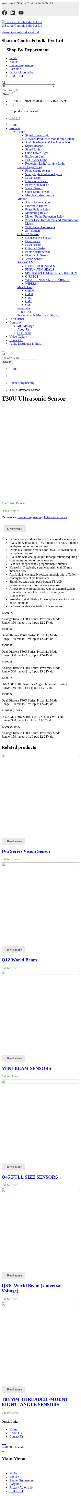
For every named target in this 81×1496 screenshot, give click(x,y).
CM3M (29, 290)
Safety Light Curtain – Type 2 (43, 174)
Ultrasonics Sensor (36, 181)
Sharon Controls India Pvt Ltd (20, 32)
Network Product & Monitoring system (49, 138)
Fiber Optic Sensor (37, 184)
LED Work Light (36, 160)
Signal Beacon (34, 146)
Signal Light (32, 149)
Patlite (13, 58)
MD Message (25, 326)
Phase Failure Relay (37, 209)
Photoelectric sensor (37, 170)
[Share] (68, 4)
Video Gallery (18, 336)
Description (14, 528)
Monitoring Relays (36, 213)
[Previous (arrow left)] (7, 748)
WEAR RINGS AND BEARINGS (47, 280)
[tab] (15, 528)
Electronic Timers (36, 206)
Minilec (14, 61)
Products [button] (14, 128)
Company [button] (15, 322)
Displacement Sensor (38, 237)
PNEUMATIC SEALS (39, 269)
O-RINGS (31, 276)
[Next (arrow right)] (74, 748)
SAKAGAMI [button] (26, 262)
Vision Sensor (33, 188)
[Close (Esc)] (76, 4)
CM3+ (29, 294)
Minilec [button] (22, 198)
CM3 (28, 297)
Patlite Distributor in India (25, 343)
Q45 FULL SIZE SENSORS (30, 1177)
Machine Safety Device (39, 195)
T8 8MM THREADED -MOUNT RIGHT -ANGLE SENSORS (35, 1402)
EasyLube (23, 308)
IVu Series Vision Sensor (26, 851)
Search (7, 94)
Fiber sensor (32, 241)
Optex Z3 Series (35, 248)
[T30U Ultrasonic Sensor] (3, 408)
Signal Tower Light (37, 135)
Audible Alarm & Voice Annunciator (48, 142)
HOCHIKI (16, 75)
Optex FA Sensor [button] (28, 234)
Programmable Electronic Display (38, 315)
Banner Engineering (21, 65)
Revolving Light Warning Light (44, 163)
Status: (6, 510)
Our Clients (16, 319)
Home (13, 124)
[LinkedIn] (13, 13)
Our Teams (24, 333)
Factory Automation (21, 72)
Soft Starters (32, 230)
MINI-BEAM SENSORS (26, 1068)
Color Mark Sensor (37, 191)
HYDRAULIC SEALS (40, 266)
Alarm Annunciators (37, 202)
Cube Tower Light (36, 153)
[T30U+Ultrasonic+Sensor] (5, 408)
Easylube (15, 68)
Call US (18, 101)
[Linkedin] (5, 1443)
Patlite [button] (21, 131)
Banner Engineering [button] (29, 167)
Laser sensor (33, 177)
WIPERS (31, 283)
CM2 (28, 301)
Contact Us (16, 340)
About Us (23, 329)
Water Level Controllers (40, 227)
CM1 (28, 304)
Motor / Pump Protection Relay (44, 216)
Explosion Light (35, 156)
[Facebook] (4, 13)
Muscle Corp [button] (25, 287)
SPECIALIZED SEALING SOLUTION (51, 273)
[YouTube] (21, 13)
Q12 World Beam (19, 959)
